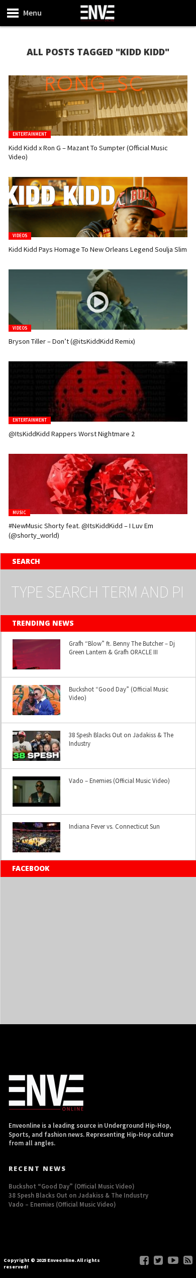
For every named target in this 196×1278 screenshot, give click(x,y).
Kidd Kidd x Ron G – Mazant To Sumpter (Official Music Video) (88, 152)
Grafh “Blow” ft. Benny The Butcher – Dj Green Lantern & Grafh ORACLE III (122, 647)
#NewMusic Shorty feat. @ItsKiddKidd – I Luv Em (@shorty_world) (81, 530)
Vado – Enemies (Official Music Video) (119, 780)
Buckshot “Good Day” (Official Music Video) (118, 693)
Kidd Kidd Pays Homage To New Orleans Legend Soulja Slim (98, 249)
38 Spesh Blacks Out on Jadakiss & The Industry (121, 739)
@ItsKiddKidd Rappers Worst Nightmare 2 (72, 433)
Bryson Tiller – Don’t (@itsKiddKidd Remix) (72, 341)
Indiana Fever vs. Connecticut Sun (114, 826)
